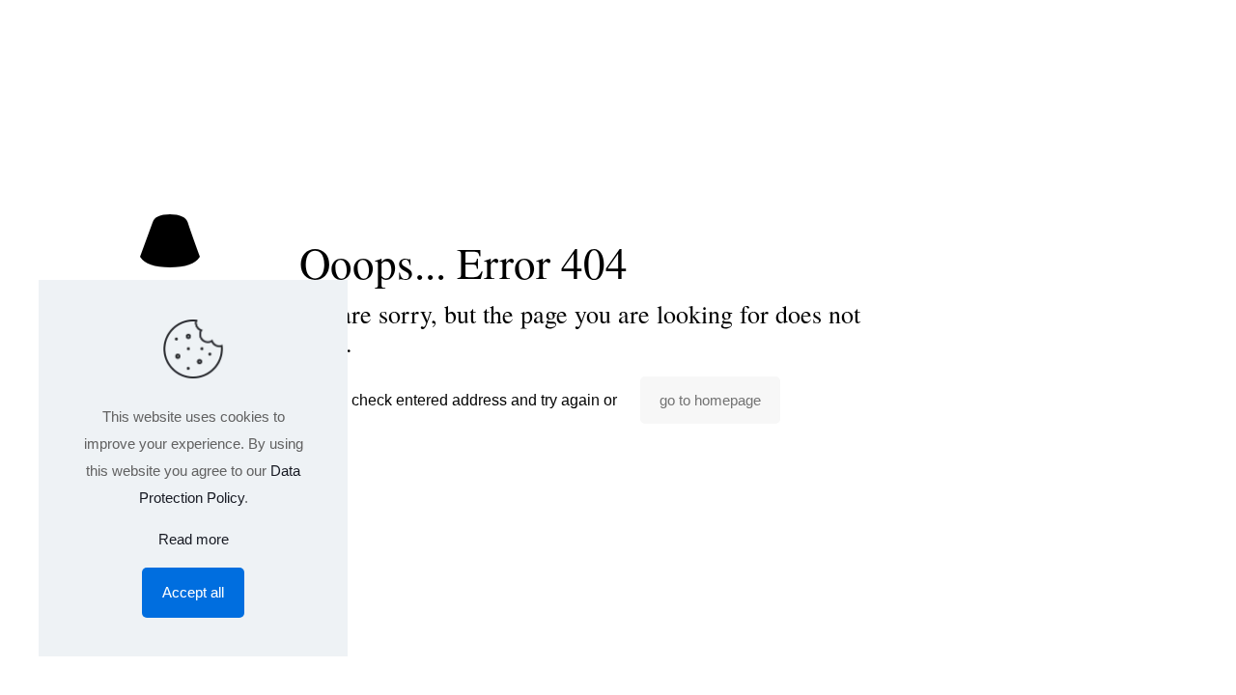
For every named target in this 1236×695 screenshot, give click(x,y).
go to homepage (710, 400)
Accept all (193, 592)
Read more (193, 539)
